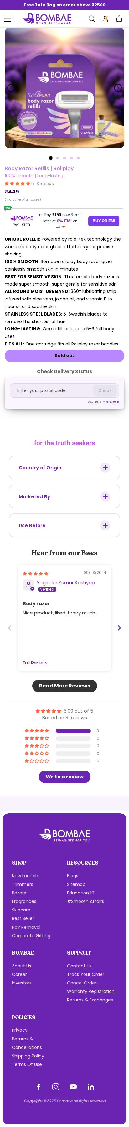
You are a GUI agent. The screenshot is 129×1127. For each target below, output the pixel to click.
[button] (8, 19)
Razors (19, 893)
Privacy (20, 1030)
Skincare (21, 910)
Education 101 (81, 893)
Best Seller (23, 918)
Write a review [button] (65, 776)
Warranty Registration (91, 991)
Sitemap (76, 884)
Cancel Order (81, 983)
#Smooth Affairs (85, 901)
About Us (21, 966)
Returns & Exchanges (90, 1000)
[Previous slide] (11, 88)
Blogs (72, 875)
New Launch (25, 875)
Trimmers (22, 884)
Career (19, 974)
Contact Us (79, 966)
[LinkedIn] (90, 1086)
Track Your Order (85, 974)
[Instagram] (55, 1086)
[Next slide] (118, 88)
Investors (22, 983)
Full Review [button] (35, 662)
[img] (35, 573)
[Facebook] (38, 1086)
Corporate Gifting (31, 936)
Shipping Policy (28, 1056)
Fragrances (24, 901)
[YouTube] (73, 1086)
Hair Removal (26, 927)
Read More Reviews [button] (64, 685)
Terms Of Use (27, 1064)
